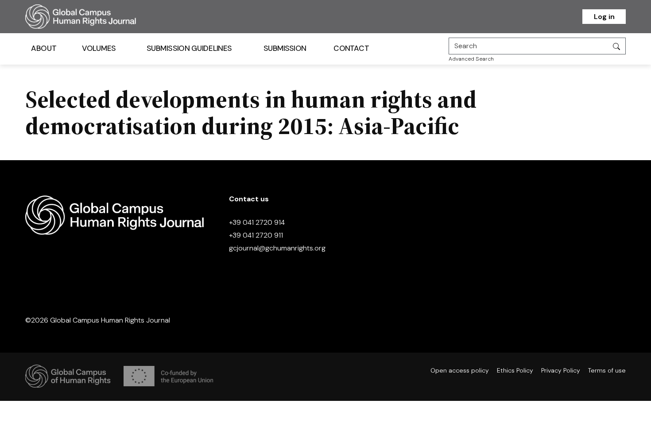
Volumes (99, 48)
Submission (285, 48)
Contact (351, 48)
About (43, 48)
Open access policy (459, 370)
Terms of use (607, 370)
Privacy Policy (560, 370)
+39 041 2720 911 (256, 235)
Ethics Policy (515, 370)
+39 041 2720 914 (257, 222)
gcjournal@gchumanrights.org (277, 248)
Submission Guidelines (189, 48)
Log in (604, 16)
